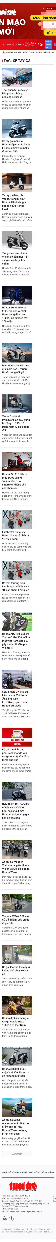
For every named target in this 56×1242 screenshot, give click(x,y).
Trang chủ (6, 1172)
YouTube (18, 44)
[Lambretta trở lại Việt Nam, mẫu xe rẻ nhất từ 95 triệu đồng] (17, 519)
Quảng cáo (33, 44)
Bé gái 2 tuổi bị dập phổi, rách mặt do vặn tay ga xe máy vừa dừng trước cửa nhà (16, 755)
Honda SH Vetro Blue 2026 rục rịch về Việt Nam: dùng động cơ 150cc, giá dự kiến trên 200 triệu (15, 314)
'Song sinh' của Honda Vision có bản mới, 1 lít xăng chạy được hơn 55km (15, 258)
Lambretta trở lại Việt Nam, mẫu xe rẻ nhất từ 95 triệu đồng (15, 536)
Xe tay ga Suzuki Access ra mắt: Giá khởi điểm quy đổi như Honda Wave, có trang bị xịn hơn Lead (15, 1126)
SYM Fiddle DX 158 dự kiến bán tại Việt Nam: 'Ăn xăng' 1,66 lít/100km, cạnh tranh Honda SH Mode (15, 698)
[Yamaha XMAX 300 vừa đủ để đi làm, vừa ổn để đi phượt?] (17, 903)
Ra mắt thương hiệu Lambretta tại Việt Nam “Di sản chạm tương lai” (15, 587)
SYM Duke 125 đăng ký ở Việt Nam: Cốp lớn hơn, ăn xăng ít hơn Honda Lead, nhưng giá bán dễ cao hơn (15, 811)
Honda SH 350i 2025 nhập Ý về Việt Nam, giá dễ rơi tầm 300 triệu (15, 1073)
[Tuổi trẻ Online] (23, 1186)
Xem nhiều (18, 52)
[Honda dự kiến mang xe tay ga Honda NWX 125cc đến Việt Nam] (17, 1005)
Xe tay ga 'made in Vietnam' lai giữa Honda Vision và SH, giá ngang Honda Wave (16, 867)
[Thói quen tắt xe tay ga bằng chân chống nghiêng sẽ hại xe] (17, 77)
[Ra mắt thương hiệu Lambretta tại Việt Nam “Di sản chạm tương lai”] (17, 570)
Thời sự (31, 52)
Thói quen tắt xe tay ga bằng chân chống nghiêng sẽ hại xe (15, 94)
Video (25, 52)
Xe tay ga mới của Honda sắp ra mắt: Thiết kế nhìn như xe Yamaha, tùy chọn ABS (16, 146)
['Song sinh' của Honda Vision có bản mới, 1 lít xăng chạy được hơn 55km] (17, 240)
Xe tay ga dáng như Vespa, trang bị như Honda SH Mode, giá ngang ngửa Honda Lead (14, 202)
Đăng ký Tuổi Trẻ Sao (48, 44)
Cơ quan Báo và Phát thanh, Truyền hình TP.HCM (22, 1211)
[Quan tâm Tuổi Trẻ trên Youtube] (4, 1218)
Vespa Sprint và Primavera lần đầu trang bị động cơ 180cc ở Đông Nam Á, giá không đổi (16, 423)
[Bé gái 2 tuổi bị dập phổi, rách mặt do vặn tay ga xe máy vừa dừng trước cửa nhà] (17, 737)
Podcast (8, 44)
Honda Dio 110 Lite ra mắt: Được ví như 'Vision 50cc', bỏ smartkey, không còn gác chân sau (14, 481)
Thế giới (38, 52)
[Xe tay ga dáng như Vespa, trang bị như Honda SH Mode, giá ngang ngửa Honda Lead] (17, 182)
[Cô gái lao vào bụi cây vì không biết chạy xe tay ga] (17, 954)
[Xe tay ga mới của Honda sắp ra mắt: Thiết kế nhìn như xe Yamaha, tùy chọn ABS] (17, 128)
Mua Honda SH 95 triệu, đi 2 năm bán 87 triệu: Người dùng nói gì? (16, 369)
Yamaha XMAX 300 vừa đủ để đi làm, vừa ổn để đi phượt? (15, 920)
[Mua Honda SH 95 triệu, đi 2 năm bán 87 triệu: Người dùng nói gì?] (17, 352)
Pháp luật (47, 52)
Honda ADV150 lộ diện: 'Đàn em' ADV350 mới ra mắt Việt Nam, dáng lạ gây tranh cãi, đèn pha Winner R (16, 640)
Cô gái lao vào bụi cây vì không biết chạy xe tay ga (16, 971)
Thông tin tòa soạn (10, 1209)
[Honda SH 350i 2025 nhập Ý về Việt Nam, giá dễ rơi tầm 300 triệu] (17, 1056)
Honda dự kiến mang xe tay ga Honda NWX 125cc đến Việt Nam (15, 1022)
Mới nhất (9, 52)
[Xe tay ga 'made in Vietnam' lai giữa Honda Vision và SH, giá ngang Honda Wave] (17, 849)
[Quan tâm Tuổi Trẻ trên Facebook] (11, 1218)
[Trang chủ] (3, 52)
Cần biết (26, 44)
